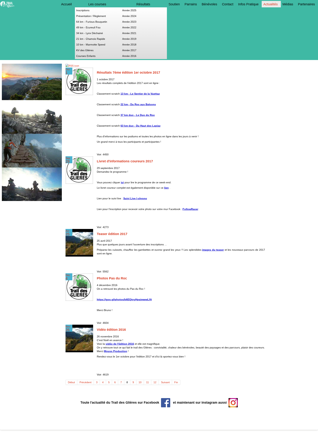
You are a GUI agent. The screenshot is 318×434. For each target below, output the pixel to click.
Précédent (85, 382)
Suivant (165, 382)
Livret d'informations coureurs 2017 (125, 161)
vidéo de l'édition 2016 (120, 343)
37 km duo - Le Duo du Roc (138, 115)
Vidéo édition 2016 (111, 329)
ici (122, 182)
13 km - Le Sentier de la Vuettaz (140, 93)
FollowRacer (190, 209)
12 (154, 382)
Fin (176, 382)
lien (166, 187)
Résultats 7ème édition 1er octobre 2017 (128, 72)
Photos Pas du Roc (112, 278)
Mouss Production (115, 351)
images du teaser (213, 249)
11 (147, 382)
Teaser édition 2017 (112, 234)
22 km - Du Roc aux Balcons (138, 104)
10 (140, 382)
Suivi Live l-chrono (135, 198)
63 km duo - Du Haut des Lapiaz (140, 125)
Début (71, 382)
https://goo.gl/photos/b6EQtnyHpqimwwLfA (124, 299)
